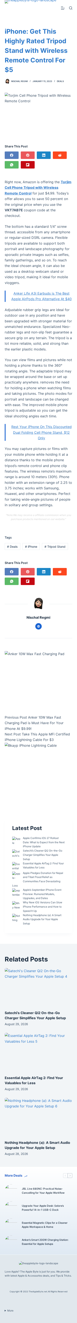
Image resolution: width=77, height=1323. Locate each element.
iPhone (31, 546)
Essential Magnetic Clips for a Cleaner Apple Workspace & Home (45, 1225)
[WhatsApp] (12, 165)
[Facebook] (12, 155)
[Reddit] (60, 155)
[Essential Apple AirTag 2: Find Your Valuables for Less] (39, 1052)
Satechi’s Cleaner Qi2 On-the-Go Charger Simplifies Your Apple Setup (42, 855)
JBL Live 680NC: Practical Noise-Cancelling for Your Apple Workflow (43, 1191)
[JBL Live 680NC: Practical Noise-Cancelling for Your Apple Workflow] (11, 1190)
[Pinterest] (28, 155)
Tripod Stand (54, 546)
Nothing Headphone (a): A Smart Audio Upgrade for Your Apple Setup (42, 919)
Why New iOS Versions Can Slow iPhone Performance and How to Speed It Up (42, 906)
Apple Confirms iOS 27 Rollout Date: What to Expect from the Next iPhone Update (44, 842)
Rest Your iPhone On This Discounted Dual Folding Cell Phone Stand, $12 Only (41, 432)
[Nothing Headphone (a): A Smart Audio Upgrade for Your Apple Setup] (39, 1117)
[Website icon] (38, 626)
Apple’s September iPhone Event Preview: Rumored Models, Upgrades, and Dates (42, 894)
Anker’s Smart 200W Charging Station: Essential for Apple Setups (45, 1242)
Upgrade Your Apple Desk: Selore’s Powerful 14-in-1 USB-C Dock (43, 1208)
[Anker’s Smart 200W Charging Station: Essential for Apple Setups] (11, 1241)
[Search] (70, 8)
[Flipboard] (28, 165)
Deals (60, 81)
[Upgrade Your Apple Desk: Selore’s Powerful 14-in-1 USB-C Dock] (11, 1207)
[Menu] (63, 8)
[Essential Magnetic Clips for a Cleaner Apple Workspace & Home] (11, 1224)
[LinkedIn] (44, 155)
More (10, 1310)
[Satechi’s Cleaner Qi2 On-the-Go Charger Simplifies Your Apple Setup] (39, 987)
